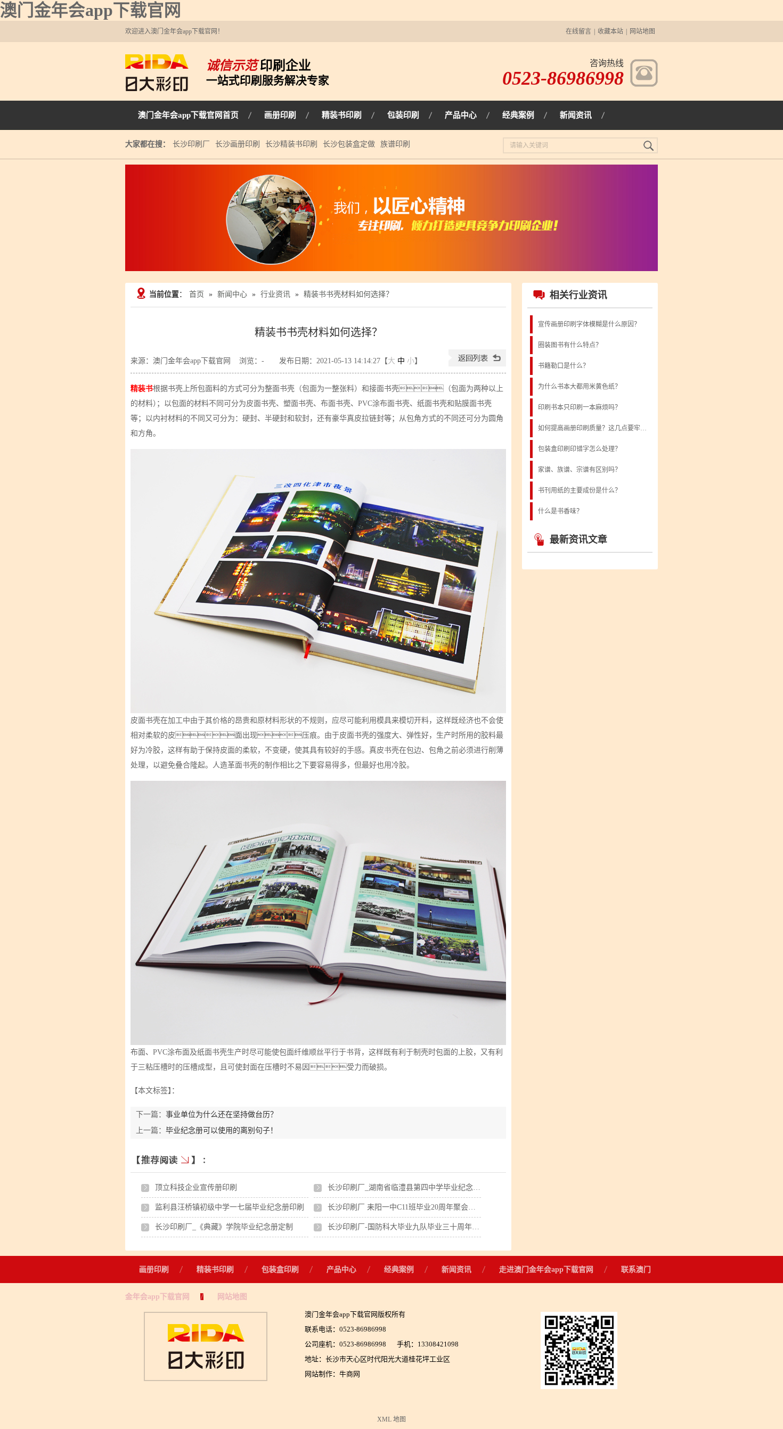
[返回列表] (477, 364)
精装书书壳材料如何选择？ (348, 294)
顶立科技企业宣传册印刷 (196, 1187)
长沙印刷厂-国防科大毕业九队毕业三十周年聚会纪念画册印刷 (430, 1227)
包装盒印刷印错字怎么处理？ (579, 449)
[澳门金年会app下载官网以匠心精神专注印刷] (391, 218)
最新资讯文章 (578, 539)
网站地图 (642, 31)
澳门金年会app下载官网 (90, 10)
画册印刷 (154, 1269)
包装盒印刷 (280, 1269)
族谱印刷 (395, 144)
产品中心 (341, 1269)
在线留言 (578, 31)
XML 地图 (391, 1419)
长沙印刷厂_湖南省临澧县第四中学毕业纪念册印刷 (411, 1187)
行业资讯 (275, 294)
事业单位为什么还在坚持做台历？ (222, 1114)
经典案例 (399, 1269)
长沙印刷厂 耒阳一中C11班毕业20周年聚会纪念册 (409, 1207)
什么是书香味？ (560, 511)
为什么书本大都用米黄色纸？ (579, 386)
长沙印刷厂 (191, 144)
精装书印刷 (215, 1269)
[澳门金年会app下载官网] (157, 89)
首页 (196, 294)
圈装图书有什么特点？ (570, 345)
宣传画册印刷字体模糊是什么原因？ (589, 324)
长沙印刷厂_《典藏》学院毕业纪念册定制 (224, 1227)
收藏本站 (610, 31)
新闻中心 (232, 294)
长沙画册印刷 (237, 144)
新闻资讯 (456, 1269)
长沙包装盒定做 (349, 144)
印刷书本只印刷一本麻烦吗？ (579, 407)
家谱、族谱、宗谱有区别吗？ (579, 469)
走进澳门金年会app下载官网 (546, 1269)
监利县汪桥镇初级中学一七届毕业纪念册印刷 (229, 1207)
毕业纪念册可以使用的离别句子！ (222, 1130)
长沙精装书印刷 (291, 144)
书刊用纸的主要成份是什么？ (579, 490)
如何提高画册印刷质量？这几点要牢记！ (594, 428)
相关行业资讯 (578, 295)
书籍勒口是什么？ (563, 366)
